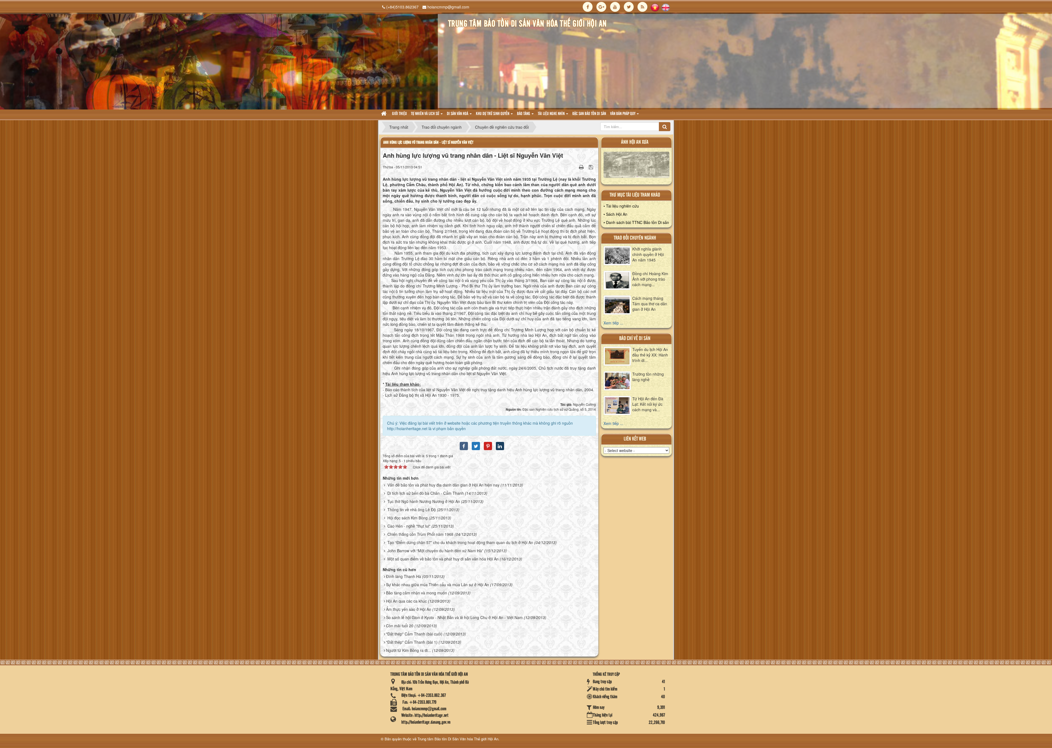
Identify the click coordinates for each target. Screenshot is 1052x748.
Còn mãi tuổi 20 (399, 625)
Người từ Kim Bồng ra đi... (408, 650)
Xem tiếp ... (613, 323)
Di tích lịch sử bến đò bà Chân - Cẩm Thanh (425, 493)
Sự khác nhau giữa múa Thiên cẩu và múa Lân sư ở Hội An (437, 584)
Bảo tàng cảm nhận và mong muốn (416, 592)
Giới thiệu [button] (399, 114)
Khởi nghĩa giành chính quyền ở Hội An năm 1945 (648, 254)
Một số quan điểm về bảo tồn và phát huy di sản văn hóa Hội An (443, 559)
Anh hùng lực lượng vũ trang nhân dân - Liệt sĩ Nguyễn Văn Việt (428, 142)
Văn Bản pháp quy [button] (623, 114)
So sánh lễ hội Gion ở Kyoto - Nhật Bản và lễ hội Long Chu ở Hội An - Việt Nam (454, 617)
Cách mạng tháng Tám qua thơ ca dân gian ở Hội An (649, 303)
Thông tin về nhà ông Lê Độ (411, 509)
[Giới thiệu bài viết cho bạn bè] (574, 166)
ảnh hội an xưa (634, 142)
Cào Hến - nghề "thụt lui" (408, 526)
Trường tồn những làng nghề (648, 376)
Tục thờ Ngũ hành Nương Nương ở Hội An (423, 501)
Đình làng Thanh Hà (403, 576)
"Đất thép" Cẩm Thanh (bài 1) (412, 642)
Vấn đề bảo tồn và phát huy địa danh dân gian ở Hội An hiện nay (443, 485)
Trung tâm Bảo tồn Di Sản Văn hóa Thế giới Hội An (458, 738)
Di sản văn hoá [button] (458, 114)
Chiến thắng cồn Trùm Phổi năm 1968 (420, 534)
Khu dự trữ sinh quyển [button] (493, 114)
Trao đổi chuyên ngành (635, 238)
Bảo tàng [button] (524, 114)
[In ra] (582, 166)
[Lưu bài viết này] (591, 166)
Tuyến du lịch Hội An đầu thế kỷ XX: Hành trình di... (650, 355)
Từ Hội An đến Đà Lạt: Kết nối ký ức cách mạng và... (647, 404)
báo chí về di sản (634, 338)
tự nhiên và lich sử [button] (425, 114)
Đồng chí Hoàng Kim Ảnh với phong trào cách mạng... (650, 279)
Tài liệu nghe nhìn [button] (551, 114)
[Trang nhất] (384, 114)
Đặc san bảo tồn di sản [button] (589, 114)
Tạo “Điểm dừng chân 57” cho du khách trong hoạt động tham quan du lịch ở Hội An (460, 542)
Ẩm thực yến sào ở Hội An (408, 609)
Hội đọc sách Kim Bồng (407, 517)
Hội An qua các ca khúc (406, 601)
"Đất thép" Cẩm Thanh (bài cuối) (414, 634)
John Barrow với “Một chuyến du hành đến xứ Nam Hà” (435, 550)
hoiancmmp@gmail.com (448, 7)
